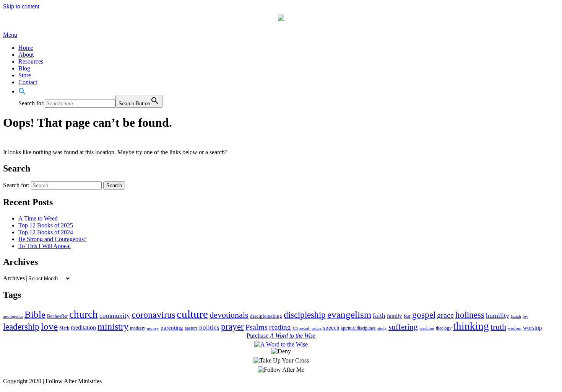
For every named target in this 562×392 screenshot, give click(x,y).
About (26, 54)
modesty (137, 328)
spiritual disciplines (358, 328)
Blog (24, 68)
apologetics (13, 316)
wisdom (514, 328)
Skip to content (21, 6)
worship (532, 328)
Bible (34, 314)
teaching (426, 328)
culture (192, 314)
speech (331, 328)
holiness (469, 315)
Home (25, 47)
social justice (310, 328)
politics (209, 327)
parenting (172, 328)
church (83, 314)
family (394, 316)
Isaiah (516, 316)
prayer (232, 327)
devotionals (229, 315)
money (153, 328)
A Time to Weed (38, 218)
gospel (423, 315)
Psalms (256, 327)
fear (407, 316)
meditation (83, 327)
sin (295, 328)
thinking (471, 326)
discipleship (305, 315)
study (382, 328)
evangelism (349, 314)
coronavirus (153, 315)
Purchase (281, 335)
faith (379, 315)
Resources (30, 61)
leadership (21, 327)
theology (444, 328)
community (114, 315)
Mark (64, 328)
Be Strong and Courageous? (52, 239)
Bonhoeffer (57, 316)
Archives (14, 278)
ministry (112, 327)
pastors (191, 328)
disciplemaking (266, 316)
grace (445, 315)
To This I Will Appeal (44, 246)
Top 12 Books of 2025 (45, 225)
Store (24, 75)
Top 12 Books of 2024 (45, 232)
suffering (403, 327)
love (49, 326)
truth (498, 327)
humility (497, 315)
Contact (27, 82)
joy (525, 316)
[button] (22, 91)
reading (280, 327)
